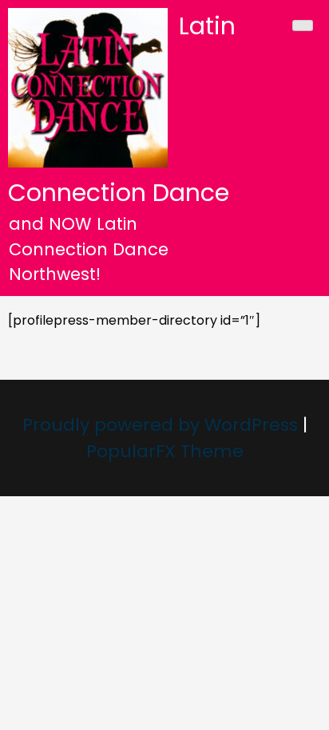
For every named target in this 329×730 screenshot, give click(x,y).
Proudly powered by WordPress (162, 424)
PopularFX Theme (165, 451)
